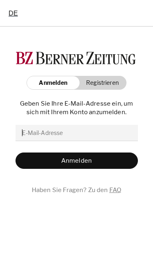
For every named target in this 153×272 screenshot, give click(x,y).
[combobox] (13, 13)
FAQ (115, 190)
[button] (100, 83)
